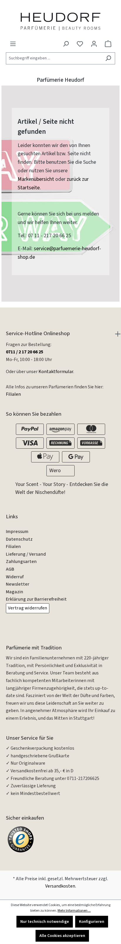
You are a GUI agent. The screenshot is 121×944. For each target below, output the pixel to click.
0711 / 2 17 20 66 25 (24, 352)
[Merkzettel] (80, 44)
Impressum (17, 531)
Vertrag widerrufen (27, 608)
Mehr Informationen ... (74, 910)
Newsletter (17, 584)
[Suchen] (108, 58)
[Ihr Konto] (94, 44)
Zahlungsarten (21, 561)
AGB (10, 569)
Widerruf (14, 577)
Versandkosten (60, 886)
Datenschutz (19, 539)
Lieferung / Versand (26, 554)
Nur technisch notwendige (44, 922)
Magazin (14, 592)
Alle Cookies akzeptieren (62, 936)
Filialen (13, 394)
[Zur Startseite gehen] (60, 21)
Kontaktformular (55, 371)
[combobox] (54, 58)
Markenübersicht (36, 179)
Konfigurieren (91, 922)
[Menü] (13, 44)
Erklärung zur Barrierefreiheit (36, 599)
